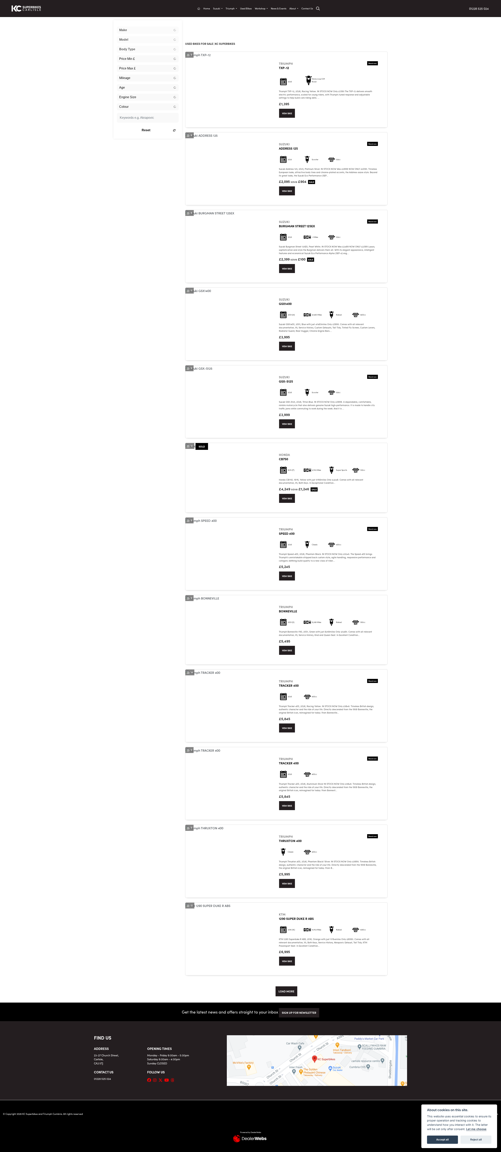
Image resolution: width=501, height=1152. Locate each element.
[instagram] (156, 1080)
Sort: (191, 24)
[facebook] (150, 1080)
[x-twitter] (161, 1080)
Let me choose (476, 1129)
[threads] (173, 1080)
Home (206, 8)
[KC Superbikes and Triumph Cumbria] (26, 8)
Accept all (442, 1139)
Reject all (476, 1139)
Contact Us (307, 8)
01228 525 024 (479, 8)
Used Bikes (246, 8)
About (292, 8)
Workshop (260, 8)
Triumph (230, 8)
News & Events (278, 8)
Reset (146, 130)
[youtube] (167, 1080)
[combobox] (148, 30)
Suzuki (217, 8)
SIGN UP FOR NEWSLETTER (299, 1013)
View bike (287, 113)
